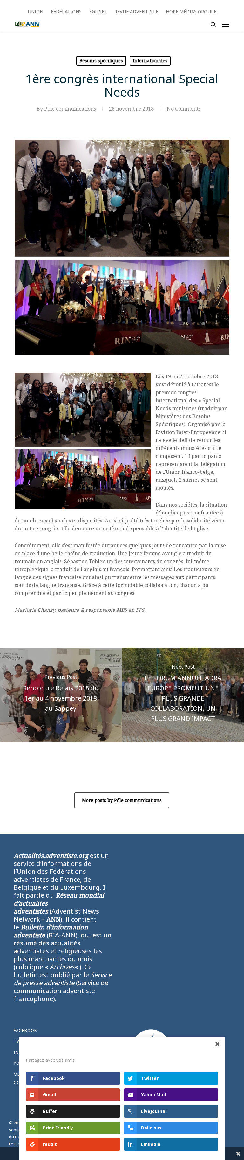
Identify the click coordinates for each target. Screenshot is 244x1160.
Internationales (150, 61)
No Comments (184, 108)
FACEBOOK (25, 1030)
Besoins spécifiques (101, 61)
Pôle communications (70, 108)
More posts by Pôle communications (122, 800)
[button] (225, 24)
